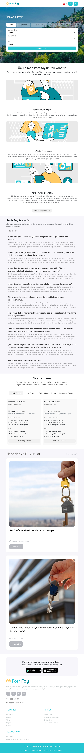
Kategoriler (12, 30)
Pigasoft (25, 750)
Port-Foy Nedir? (49, 714)
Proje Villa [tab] (64, 25)
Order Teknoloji (37, 750)
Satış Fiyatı (12, 36)
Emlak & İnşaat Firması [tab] (47, 393)
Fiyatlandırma (48, 720)
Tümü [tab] (11, 25)
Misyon (8, 717)
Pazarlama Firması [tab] (66, 393)
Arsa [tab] (76, 25)
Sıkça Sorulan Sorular (51, 723)
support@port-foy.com (17, 702)
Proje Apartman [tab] (39, 25)
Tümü (11, 33)
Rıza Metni (9, 736)
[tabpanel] (42, 40)
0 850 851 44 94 (15, 699)
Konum (10, 42)
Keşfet (8, 723)
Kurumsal (9, 714)
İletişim (8, 725)
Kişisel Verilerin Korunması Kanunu (17, 739)
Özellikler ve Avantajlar (51, 717)
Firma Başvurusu (24, 441)
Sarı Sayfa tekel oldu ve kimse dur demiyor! (32, 530)
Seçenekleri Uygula (42, 48)
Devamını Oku (16, 547)
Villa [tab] (53, 25)
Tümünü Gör (13, 231)
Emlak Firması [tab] (16, 393)
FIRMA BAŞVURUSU (42, 210)
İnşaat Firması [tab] (30, 393)
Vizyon (8, 720)
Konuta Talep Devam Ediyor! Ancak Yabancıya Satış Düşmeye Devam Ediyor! (41, 629)
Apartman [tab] (23, 25)
